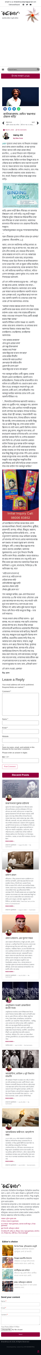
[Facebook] (23, 4)
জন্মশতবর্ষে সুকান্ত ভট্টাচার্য (17, 803)
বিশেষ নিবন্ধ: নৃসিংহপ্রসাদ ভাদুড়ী (25, 1246)
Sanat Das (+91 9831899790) (25, 1347)
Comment (6, 691)
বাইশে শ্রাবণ (10, 875)
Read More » (9, 841)
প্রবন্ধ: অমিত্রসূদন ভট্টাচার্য (23, 1282)
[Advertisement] (20, 45)
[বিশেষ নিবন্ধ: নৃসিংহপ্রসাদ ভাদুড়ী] (7, 1250)
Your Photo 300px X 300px (10, 1327)
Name (5, 719)
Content (4, 1314)
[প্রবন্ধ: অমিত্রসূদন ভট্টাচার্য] (7, 1286)
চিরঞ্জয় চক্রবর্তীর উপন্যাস (23, 1258)
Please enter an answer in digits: (15, 753)
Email (5, 728)
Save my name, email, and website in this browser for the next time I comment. (18, 748)
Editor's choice (10, 1241)
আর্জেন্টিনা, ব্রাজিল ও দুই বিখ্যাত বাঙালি (19, 1075)
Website (5, 736)
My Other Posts (18, 138)
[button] (14, 4)
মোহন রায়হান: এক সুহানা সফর (19, 938)
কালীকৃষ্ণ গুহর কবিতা (22, 1270)
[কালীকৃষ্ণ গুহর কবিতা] (7, 1274)
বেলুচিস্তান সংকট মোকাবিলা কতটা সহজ (18, 1007)
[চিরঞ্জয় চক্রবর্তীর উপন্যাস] (7, 1262)
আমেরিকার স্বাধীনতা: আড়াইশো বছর (19, 1133)
